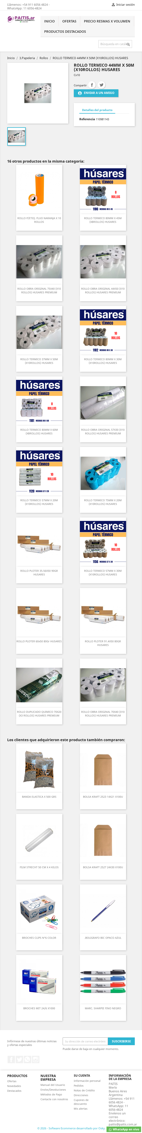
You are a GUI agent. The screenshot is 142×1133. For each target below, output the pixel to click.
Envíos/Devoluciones (53, 1089)
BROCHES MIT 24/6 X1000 (39, 1008)
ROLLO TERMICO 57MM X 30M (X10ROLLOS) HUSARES (103, 572)
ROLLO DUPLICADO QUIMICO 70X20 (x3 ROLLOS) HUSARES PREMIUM (39, 713)
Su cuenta (82, 1076)
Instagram (35, 1059)
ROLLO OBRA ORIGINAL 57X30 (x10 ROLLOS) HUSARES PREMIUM (103, 431)
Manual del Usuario (52, 1085)
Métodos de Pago (51, 1094)
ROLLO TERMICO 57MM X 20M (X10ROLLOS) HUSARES (39, 502)
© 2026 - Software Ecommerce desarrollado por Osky (71, 1128)
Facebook (11, 1059)
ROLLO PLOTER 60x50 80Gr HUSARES (39, 641)
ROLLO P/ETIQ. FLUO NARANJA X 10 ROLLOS (39, 220)
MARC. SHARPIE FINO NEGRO (103, 1008)
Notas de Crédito (84, 1090)
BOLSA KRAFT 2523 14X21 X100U (103, 796)
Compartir (92, 85)
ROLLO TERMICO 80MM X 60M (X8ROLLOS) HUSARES (39, 431)
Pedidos (79, 1085)
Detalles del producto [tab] (97, 110)
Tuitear (101, 85)
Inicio (49, 21)
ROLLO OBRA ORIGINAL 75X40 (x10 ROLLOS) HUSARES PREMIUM (39, 290)
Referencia (87, 119)
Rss (27, 1059)
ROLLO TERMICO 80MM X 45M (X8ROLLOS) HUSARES (103, 220)
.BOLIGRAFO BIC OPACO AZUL (102, 937)
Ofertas (69, 21)
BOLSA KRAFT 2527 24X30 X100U (103, 867)
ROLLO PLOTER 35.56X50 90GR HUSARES (39, 572)
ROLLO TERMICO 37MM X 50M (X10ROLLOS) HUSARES (39, 361)
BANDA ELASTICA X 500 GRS (39, 796)
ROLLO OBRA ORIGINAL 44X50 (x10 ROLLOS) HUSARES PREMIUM (103, 290)
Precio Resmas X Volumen (107, 21)
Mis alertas (80, 1108)
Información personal (87, 1081)
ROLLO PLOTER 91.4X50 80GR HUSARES (103, 643)
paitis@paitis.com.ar (123, 1124)
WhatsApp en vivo (125, 1129)
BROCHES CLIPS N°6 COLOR (39, 937)
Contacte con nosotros (54, 1099)
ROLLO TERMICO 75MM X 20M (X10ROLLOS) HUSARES (103, 502)
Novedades (14, 1086)
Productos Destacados (65, 31)
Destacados (14, 1090)
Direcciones (81, 1095)
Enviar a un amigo (96, 93)
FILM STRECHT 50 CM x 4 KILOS (39, 867)
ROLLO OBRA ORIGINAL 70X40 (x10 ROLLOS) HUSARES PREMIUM (103, 713)
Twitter (19, 1059)
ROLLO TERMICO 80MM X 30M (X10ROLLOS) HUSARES (103, 361)
